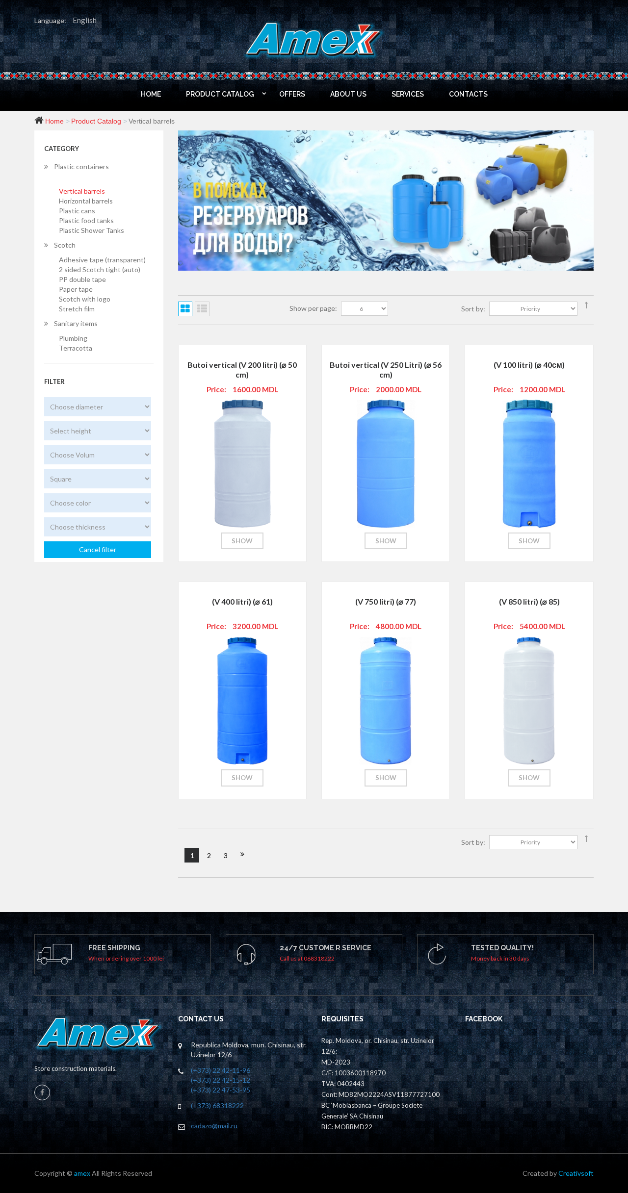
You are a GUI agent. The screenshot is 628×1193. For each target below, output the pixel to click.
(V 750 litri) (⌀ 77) (385, 601)
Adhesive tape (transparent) (102, 259)
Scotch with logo (84, 299)
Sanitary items (76, 323)
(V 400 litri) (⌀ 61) (242, 601)
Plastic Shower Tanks (91, 230)
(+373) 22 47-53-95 (220, 1090)
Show (242, 541)
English (85, 20)
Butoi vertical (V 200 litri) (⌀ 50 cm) (242, 369)
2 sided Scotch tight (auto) (99, 269)
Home (54, 121)
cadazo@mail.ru (214, 1125)
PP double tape (82, 279)
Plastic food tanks (86, 220)
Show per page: (313, 308)
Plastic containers (81, 166)
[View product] (242, 441)
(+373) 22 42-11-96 (220, 1070)
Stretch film (77, 309)
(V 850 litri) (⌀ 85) (529, 601)
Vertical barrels (82, 191)
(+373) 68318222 (217, 1105)
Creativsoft (576, 1173)
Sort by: (473, 309)
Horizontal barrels (86, 201)
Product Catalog (96, 121)
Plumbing (73, 338)
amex (83, 1173)
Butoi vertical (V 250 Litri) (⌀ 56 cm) (386, 369)
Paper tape (76, 289)
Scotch (65, 245)
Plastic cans (77, 210)
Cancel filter (97, 549)
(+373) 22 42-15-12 (220, 1080)
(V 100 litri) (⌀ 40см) (529, 364)
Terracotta (75, 348)
